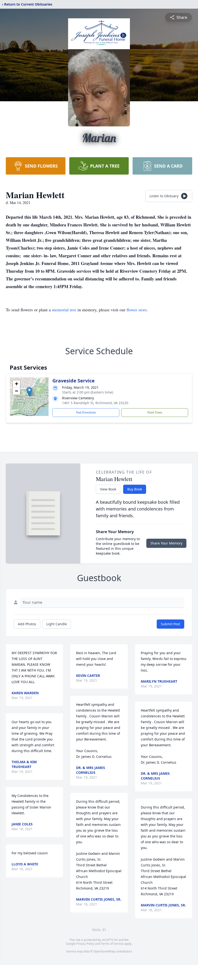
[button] (29, 392)
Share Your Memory (166, 543)
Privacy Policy (85, 944)
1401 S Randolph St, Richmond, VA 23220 (95, 403)
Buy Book (134, 489)
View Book (108, 489)
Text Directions (86, 412)
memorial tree (64, 310)
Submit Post (170, 624)
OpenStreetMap (104, 951)
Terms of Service (112, 944)
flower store (137, 310)
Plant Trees (154, 412)
